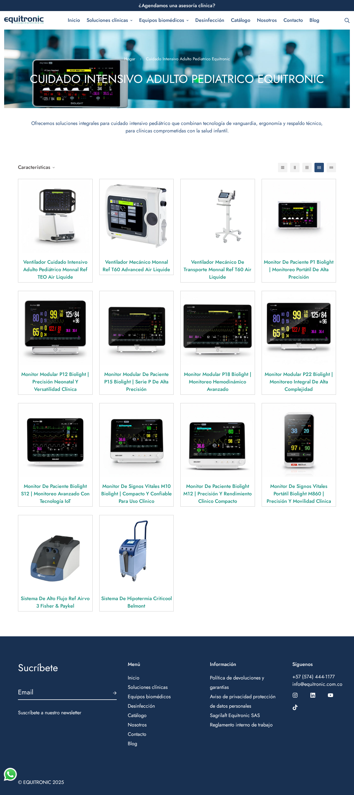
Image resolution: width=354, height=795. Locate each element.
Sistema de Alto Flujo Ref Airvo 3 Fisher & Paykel (55, 602)
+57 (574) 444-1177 (313, 676)
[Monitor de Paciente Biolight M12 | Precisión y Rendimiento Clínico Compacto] (218, 440)
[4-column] (319, 167)
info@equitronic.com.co (314, 684)
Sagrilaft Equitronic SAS (235, 715)
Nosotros (267, 20)
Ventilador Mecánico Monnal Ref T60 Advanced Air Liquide (136, 265)
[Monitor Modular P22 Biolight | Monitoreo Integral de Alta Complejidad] (299, 328)
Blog (314, 20)
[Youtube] (330, 695)
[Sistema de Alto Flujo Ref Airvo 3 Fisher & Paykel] (55, 552)
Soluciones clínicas (107, 20)
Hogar (129, 59)
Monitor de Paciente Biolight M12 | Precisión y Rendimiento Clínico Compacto (217, 494)
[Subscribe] (110, 693)
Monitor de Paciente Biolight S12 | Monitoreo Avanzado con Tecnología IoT (55, 494)
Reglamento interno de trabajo (241, 724)
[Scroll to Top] (343, 765)
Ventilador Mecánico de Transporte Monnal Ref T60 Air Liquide (217, 269)
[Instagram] (295, 695)
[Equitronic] (24, 20)
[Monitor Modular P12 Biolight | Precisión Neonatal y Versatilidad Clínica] (55, 328)
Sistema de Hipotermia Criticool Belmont (136, 602)
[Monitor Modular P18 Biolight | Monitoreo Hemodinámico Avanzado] (218, 328)
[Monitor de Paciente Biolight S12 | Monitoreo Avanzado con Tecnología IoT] (55, 440)
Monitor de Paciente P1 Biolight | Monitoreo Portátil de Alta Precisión (299, 269)
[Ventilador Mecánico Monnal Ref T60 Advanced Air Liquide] (137, 216)
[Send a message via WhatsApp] (10, 774)
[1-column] (282, 167)
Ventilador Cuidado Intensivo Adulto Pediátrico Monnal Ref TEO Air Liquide (55, 269)
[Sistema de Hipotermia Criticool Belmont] (137, 552)
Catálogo (240, 20)
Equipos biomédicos (161, 20)
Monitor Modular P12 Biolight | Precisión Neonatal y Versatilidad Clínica (55, 382)
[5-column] (331, 167)
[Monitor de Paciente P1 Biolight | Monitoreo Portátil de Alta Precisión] (299, 216)
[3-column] (307, 167)
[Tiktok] (295, 707)
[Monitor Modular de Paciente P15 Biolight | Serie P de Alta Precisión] (137, 328)
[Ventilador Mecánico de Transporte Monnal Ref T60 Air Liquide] (218, 216)
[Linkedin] (313, 695)
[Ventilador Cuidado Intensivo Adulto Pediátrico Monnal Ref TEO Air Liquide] (55, 216)
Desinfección (209, 20)
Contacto (293, 20)
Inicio (74, 20)
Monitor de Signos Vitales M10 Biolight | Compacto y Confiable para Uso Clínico (136, 494)
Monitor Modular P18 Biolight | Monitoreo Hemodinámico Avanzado (217, 382)
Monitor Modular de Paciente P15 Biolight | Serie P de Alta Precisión (136, 382)
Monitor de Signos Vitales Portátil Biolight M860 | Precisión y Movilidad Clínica (299, 494)
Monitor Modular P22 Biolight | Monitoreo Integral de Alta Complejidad (299, 382)
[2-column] (295, 167)
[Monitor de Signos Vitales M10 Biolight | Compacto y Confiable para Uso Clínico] (137, 440)
